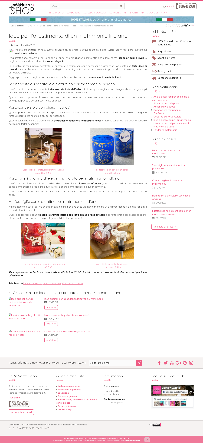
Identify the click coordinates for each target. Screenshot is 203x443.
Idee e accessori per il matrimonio (42, 283)
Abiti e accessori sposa (166, 103)
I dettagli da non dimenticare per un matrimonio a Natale (171, 212)
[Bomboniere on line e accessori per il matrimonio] (28, 8)
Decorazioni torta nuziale (167, 116)
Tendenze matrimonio (165, 129)
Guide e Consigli (164, 139)
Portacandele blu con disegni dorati (39, 107)
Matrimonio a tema (72, 283)
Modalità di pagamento (69, 389)
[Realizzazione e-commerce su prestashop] (155, 424)
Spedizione (63, 393)
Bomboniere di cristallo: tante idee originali (171, 197)
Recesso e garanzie (68, 396)
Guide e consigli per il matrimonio (54, 26)
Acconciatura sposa (164, 106)
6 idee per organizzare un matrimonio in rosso (166, 152)
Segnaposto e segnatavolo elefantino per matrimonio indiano (62, 84)
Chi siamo (15, 397)
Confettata (159, 113)
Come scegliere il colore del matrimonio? (167, 182)
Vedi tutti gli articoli (164, 226)
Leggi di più (51, 307)
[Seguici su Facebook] (172, 396)
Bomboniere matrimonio (167, 109)
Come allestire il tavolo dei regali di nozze (67, 331)
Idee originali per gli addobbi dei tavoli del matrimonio (74, 298)
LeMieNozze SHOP (25, 26)
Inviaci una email (22, 412)
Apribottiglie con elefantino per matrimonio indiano (53, 201)
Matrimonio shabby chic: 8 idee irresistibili (66, 315)
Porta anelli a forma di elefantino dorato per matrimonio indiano (64, 178)
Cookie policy (65, 409)
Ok (147, 439)
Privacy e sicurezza (67, 406)
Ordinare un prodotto (69, 386)
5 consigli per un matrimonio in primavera (169, 167)
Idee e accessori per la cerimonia (172, 123)
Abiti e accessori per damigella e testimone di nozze (170, 98)
